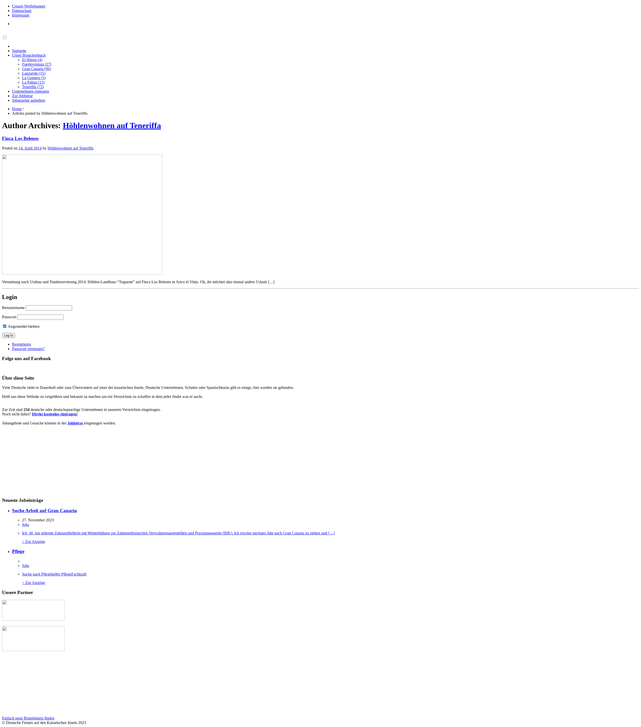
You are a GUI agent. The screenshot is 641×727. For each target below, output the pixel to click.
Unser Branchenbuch (29, 55)
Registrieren (21, 344)
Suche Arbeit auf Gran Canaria (44, 510)
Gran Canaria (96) (36, 69)
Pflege (18, 551)
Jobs (25, 524)
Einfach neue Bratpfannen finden (28, 718)
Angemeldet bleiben (23, 326)
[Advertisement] (39, 460)
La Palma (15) (33, 82)
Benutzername (13, 308)
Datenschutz (22, 11)
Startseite (19, 51)
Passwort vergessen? (28, 349)
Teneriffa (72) (33, 87)
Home (17, 109)
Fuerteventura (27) (36, 64)
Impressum (20, 15)
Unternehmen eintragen (30, 91)
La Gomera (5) (34, 78)
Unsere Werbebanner (28, 6)
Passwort (9, 317)
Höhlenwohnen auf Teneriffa (112, 125)
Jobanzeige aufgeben (28, 100)
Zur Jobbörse (22, 96)
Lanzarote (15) (33, 73)
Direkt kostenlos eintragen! (55, 414)
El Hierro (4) (32, 60)
